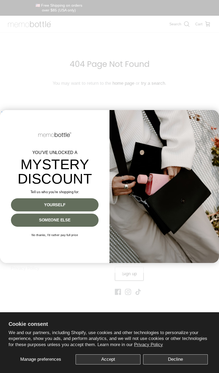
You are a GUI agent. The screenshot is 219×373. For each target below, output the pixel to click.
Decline (175, 359)
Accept (108, 359)
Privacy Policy (148, 344)
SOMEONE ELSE (55, 220)
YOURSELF (54, 205)
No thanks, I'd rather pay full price (55, 235)
